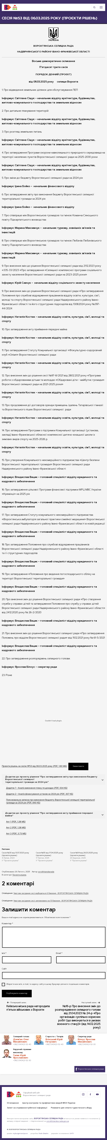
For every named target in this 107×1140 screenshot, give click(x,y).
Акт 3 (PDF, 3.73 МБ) (16, 833)
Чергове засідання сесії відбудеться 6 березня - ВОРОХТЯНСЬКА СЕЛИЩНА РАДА (50, 893)
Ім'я (4, 953)
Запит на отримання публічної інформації (27, 1108)
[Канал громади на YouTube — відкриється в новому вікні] (97, 1094)
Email (59, 953)
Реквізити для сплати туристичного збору (71, 1108)
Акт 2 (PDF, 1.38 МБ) (16, 827)
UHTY (72, 1133)
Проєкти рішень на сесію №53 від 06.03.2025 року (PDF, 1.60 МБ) (34, 766)
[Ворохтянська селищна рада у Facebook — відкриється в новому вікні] (90, 1094)
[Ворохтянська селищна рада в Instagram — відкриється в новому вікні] (83, 1094)
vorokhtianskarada (46, 872)
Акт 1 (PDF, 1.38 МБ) (16, 821)
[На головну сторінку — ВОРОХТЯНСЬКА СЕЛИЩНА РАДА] (10, 7)
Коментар (7, 924)
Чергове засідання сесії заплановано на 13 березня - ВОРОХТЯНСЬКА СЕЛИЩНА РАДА (52, 901)
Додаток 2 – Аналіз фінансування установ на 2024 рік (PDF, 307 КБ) (39, 794)
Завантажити (78, 766)
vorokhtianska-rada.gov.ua (57, 1121)
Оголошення (13, 1103)
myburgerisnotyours (20, 1133)
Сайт (4, 969)
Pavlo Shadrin (43, 1133)
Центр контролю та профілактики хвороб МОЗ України (48, 1103)
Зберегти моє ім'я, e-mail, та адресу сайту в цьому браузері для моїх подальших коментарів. (48, 984)
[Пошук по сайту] (94, 7)
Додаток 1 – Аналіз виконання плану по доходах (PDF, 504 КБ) (36, 788)
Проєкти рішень (19, 875)
